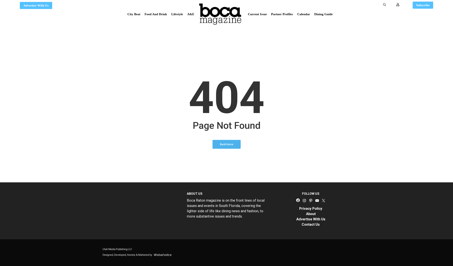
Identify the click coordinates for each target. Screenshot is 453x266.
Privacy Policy (310, 208)
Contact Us (311, 224)
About (311, 214)
